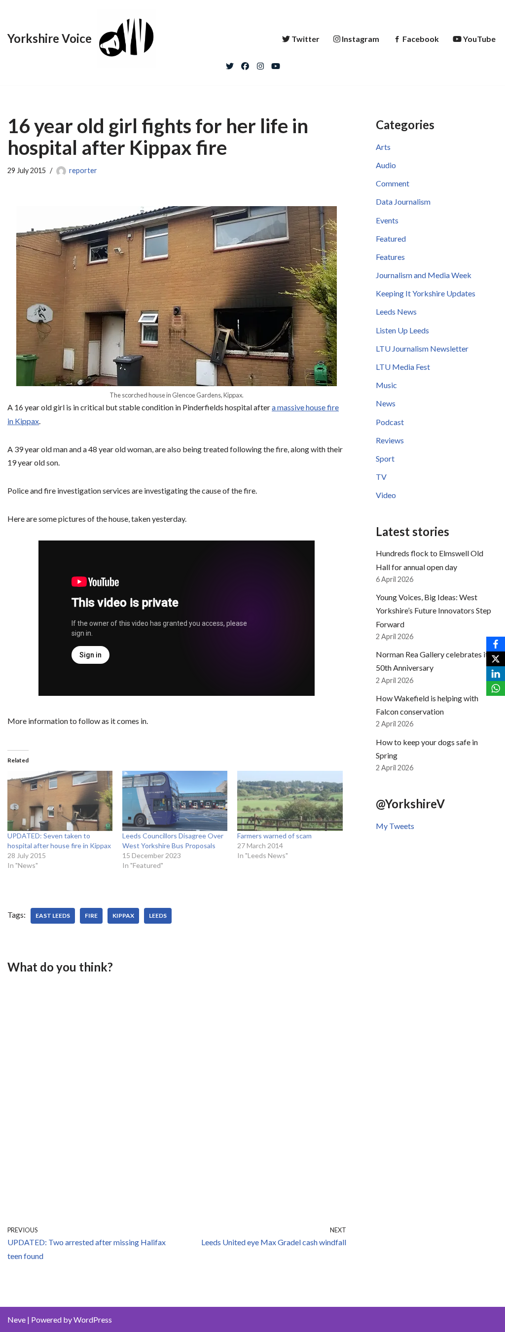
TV (381, 476)
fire (91, 915)
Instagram (360, 38)
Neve (16, 1319)
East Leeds (53, 915)
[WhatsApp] (495, 688)
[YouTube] (276, 64)
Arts (383, 146)
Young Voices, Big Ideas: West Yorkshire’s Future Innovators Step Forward (433, 610)
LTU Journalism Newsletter (422, 348)
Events (387, 220)
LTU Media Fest (403, 366)
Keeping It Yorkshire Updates (425, 293)
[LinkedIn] (495, 673)
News (386, 403)
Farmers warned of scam (274, 835)
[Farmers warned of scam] (289, 801)
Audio (386, 165)
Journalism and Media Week (423, 275)
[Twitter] (230, 64)
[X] (495, 658)
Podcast (390, 422)
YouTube (479, 38)
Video (386, 495)
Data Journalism (403, 201)
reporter (83, 170)
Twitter (305, 38)
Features (390, 256)
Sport (385, 458)
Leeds (158, 915)
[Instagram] (260, 64)
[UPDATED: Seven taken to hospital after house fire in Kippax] (59, 801)
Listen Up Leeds (402, 330)
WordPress (92, 1319)
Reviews (390, 440)
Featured (391, 238)
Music (386, 385)
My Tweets (395, 825)
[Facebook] (245, 64)
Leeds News (396, 311)
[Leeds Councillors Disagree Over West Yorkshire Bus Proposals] (174, 801)
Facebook (420, 38)
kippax (123, 915)
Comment (392, 183)
